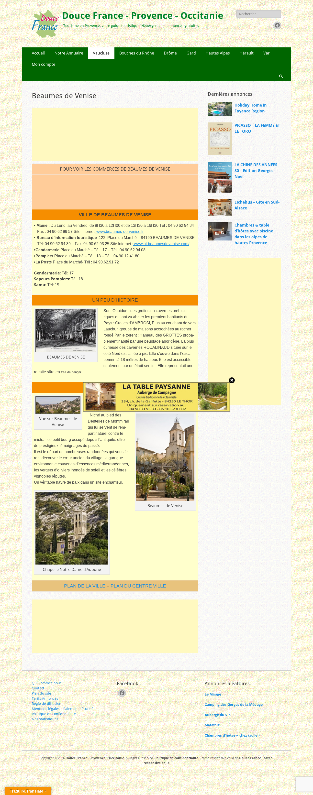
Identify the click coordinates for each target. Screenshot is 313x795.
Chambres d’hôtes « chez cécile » (232, 735)
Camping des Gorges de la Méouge (234, 704)
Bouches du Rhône (136, 53)
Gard (191, 53)
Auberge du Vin (218, 714)
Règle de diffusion (46, 703)
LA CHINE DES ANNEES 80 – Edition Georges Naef (256, 170)
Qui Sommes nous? (47, 683)
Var (266, 53)
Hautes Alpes (218, 53)
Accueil (38, 53)
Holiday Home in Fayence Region (251, 108)
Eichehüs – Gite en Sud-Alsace (257, 205)
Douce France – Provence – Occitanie (95, 758)
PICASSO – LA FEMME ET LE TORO (257, 128)
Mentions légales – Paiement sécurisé (62, 708)
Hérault (247, 53)
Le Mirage (213, 694)
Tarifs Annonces (45, 698)
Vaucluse (101, 53)
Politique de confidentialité (54, 713)
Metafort (212, 725)
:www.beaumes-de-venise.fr (119, 231)
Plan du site (41, 693)
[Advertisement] (115, 134)
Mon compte (43, 64)
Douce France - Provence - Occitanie (142, 15)
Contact (38, 688)
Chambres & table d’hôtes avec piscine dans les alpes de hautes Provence (254, 233)
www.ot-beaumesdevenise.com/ (161, 244)
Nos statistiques (45, 719)
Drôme (170, 53)
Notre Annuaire (69, 53)
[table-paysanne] (156, 410)
